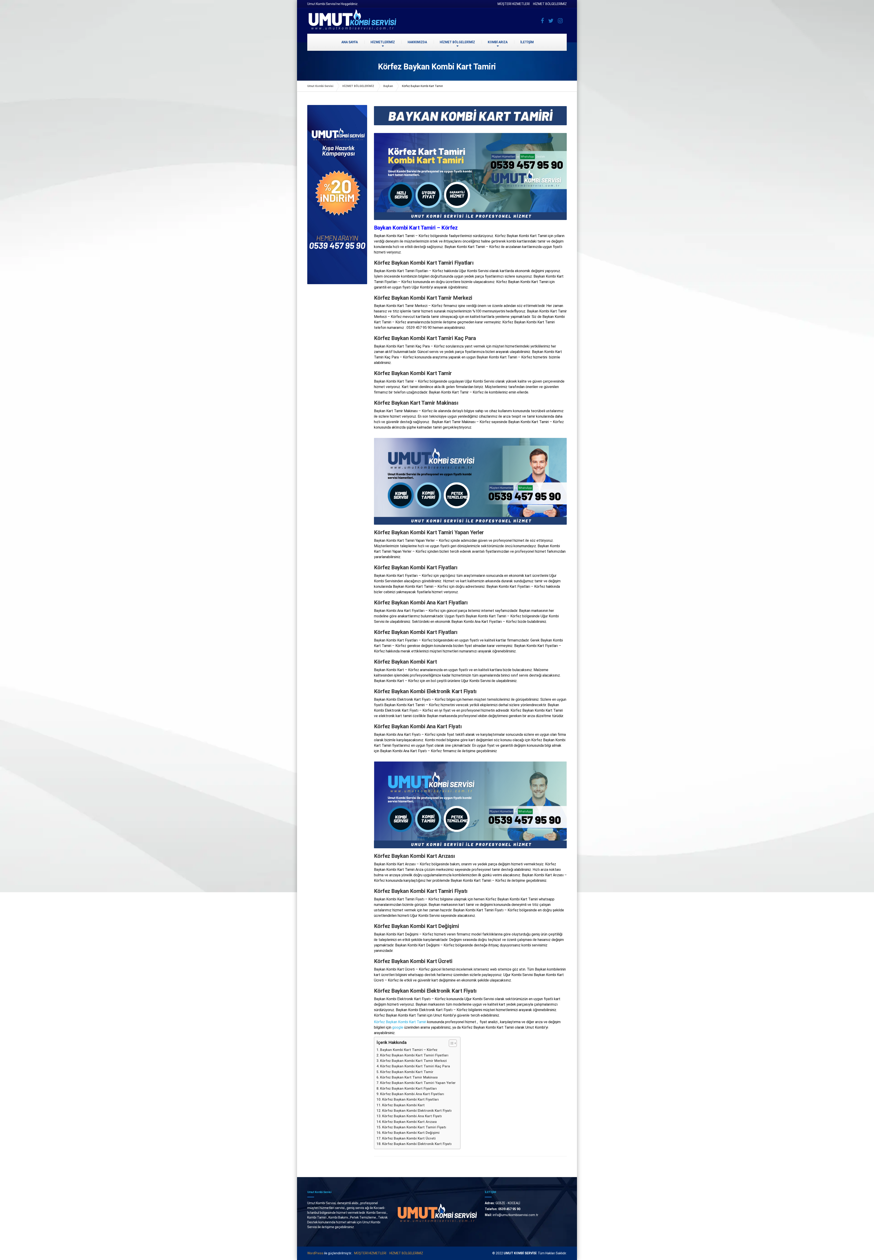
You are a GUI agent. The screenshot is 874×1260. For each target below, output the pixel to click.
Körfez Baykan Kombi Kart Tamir (406, 1072)
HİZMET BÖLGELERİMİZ (550, 4)
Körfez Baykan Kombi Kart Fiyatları (408, 1088)
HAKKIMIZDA (417, 42)
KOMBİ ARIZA (498, 42)
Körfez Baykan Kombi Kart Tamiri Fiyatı (414, 1127)
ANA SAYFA (349, 42)
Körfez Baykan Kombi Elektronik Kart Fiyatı (417, 1111)
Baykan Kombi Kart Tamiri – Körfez (408, 1050)
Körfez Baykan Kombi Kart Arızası (409, 1122)
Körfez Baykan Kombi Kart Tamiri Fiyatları (414, 1055)
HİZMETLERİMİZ (383, 42)
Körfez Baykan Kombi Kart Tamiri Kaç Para (415, 1066)
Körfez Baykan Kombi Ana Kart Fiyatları (412, 1094)
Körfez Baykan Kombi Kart (403, 1105)
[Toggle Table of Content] (450, 1043)
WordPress (315, 1253)
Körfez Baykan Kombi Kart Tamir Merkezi (413, 1061)
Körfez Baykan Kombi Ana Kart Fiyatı (412, 1116)
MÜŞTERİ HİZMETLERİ (514, 4)
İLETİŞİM (527, 42)
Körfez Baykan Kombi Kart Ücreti (409, 1138)
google (397, 1027)
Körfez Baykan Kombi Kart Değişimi (411, 1133)
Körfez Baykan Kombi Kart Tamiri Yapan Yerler (418, 1083)
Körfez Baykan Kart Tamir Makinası (409, 1077)
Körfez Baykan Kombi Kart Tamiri (400, 1022)
